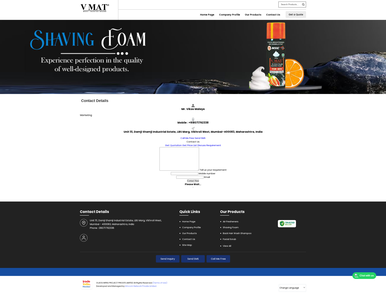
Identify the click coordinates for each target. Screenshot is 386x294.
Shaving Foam (231, 227)
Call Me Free (187, 138)
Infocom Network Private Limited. (141, 286)
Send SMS (200, 138)
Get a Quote (296, 14)
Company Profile (229, 14)
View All (227, 245)
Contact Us (273, 14)
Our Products (253, 14)
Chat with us (367, 275)
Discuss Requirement (209, 145)
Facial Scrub (229, 239)
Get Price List (189, 145)
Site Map (187, 245)
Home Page (207, 14)
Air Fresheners (230, 221)
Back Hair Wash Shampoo (237, 233)
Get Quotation (173, 145)
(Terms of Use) (160, 282)
